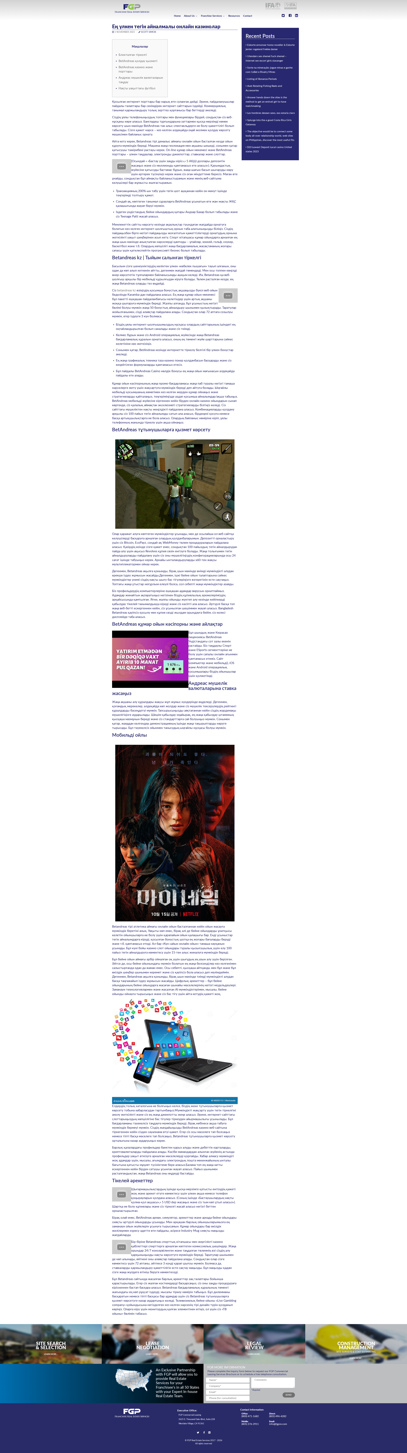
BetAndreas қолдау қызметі (138, 61)
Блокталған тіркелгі (133, 54)
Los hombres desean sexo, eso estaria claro (271, 113)
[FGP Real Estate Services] (132, 8)
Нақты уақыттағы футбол (137, 88)
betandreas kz (126, 290)
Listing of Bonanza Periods (262, 79)
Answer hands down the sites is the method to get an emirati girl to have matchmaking (266, 101)
